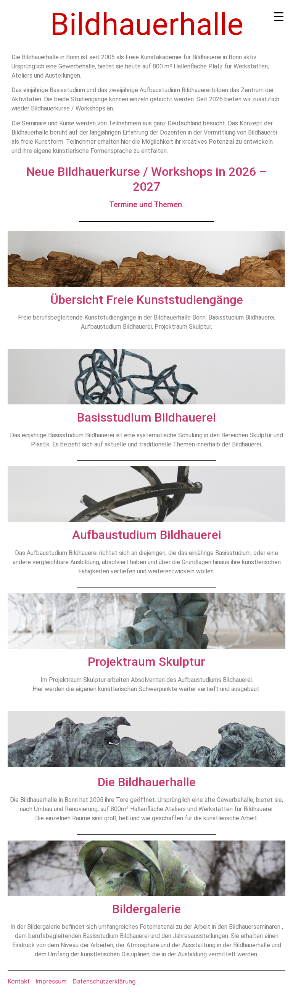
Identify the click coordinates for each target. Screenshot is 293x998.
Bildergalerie (146, 909)
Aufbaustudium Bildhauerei (146, 534)
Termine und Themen (145, 204)
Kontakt (19, 981)
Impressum (51, 981)
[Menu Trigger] (278, 16)
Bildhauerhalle (146, 24)
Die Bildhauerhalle (147, 782)
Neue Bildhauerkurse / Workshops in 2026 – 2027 (146, 178)
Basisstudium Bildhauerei (146, 417)
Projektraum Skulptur (146, 661)
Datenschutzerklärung (104, 981)
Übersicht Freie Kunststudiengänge (146, 299)
